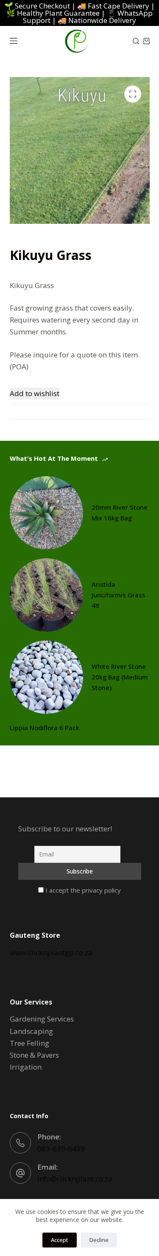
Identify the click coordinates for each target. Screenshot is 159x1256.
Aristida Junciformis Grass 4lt (118, 595)
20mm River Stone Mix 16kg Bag (120, 512)
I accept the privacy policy (82, 890)
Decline (99, 1240)
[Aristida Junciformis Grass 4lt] (46, 595)
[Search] (136, 41)
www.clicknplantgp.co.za (51, 952)
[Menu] (13, 41)
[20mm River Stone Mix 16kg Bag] (46, 513)
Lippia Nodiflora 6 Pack (44, 727)
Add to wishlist (34, 393)
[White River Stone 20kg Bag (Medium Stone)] (46, 677)
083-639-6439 (61, 1148)
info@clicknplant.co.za (74, 1179)
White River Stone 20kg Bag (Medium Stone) (120, 677)
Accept (59, 1240)
